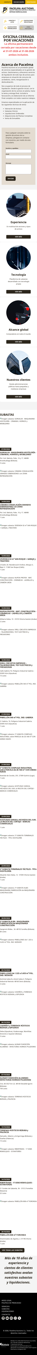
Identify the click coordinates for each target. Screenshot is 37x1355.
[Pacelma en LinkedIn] (3, 1318)
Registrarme (31, 2)
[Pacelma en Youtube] (7, 1318)
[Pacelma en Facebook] (11, 1318)
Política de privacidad (11, 1303)
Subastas (6, 1309)
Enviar (11, 178)
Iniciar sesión (19, 2)
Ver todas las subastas (12, 1250)
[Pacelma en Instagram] (15, 1318)
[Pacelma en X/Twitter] (19, 1318)
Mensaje (8, 163)
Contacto (7, 2)
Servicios (6, 1306)
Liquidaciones (8, 1311)
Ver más (18, 237)
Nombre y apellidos (12, 148)
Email (7, 154)
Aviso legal (6, 1300)
